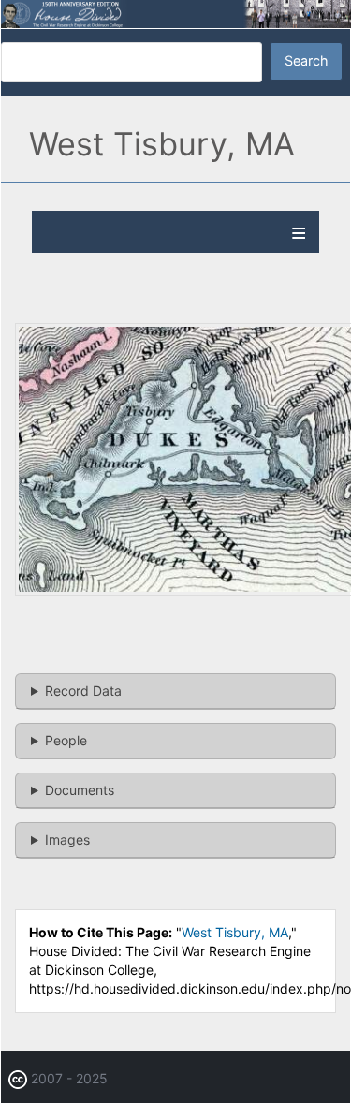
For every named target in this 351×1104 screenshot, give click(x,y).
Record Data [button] (83, 691)
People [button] (66, 740)
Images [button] (67, 839)
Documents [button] (79, 790)
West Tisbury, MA (235, 932)
